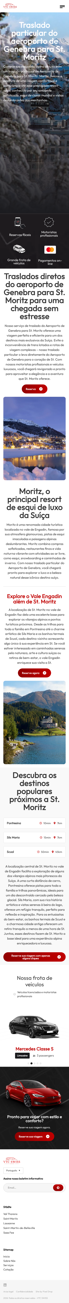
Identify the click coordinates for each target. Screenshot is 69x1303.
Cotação (8, 1269)
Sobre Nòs (9, 1260)
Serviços (8, 1265)
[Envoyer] (58, 1187)
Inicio (6, 1256)
